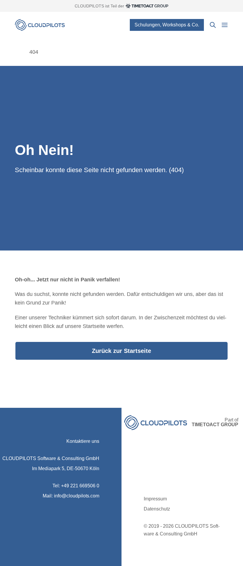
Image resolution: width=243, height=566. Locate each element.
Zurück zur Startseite (121, 351)
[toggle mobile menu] (224, 24)
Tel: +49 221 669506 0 (75, 485)
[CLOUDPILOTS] (17, 52)
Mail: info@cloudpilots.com (71, 495)
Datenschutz (157, 508)
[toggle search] (212, 24)
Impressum (155, 498)
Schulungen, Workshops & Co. (167, 24)
